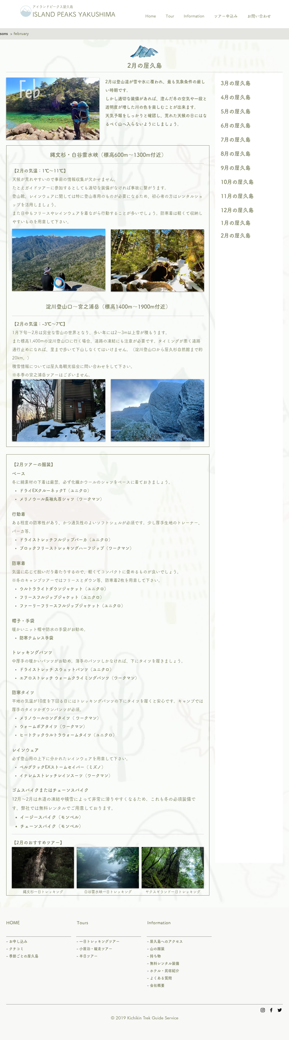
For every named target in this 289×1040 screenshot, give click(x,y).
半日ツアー (88, 956)
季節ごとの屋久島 (23, 956)
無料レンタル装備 (164, 963)
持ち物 (155, 956)
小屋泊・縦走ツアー (95, 949)
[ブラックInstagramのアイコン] (263, 1010)
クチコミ (16, 949)
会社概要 (157, 985)
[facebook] (271, 1010)
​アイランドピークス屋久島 (52, 6)
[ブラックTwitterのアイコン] (280, 1010)
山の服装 (157, 949)
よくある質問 (161, 978)
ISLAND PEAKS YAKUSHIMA (73, 14)
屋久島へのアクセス (166, 941)
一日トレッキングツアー (99, 941)
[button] (249, 111)
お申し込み (18, 941)
